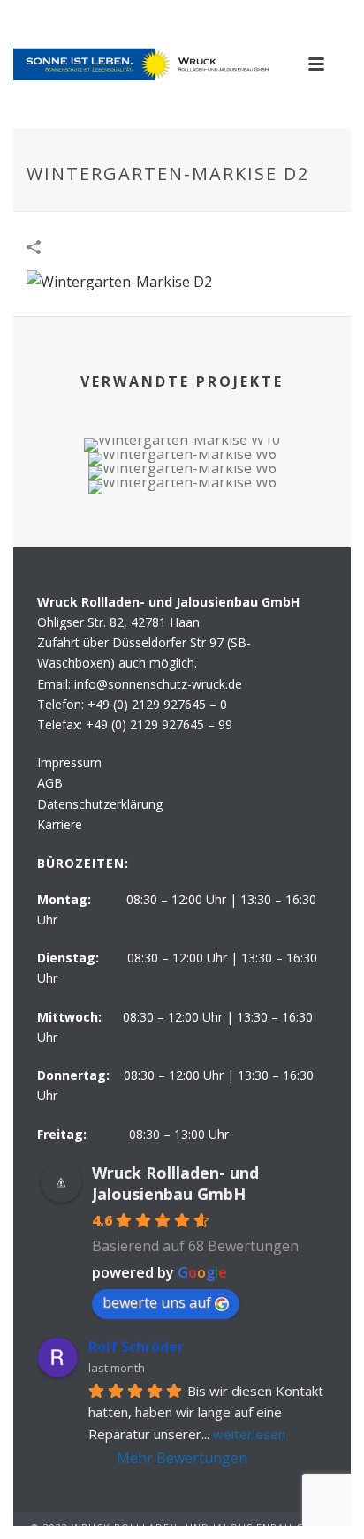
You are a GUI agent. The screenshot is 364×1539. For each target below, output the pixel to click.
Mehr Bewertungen (182, 1457)
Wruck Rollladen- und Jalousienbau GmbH (175, 1183)
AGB (50, 782)
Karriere (59, 824)
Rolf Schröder (136, 1346)
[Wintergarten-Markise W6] (182, 542)
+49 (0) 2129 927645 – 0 (157, 704)
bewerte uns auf (156, 1302)
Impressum (69, 762)
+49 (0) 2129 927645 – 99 (159, 724)
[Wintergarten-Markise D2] (119, 280)
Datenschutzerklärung (100, 804)
